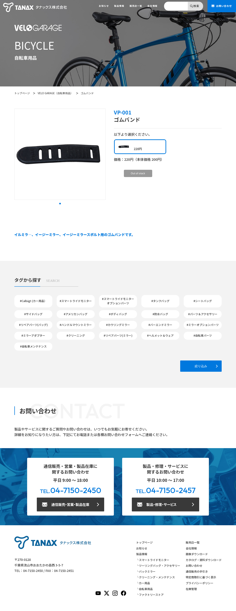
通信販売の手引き (197, 571)
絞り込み (201, 366)
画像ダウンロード (197, 554)
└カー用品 (143, 583)
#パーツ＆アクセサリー (202, 314)
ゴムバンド (87, 93)
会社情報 (152, 6)
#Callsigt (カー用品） (33, 301)
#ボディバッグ (118, 314)
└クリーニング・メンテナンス (155, 577)
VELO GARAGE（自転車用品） (55, 93)
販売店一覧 (136, 6)
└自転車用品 (144, 589)
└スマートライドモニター (152, 560)
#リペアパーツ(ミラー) (118, 335)
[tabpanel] (60, 154)
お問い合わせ (194, 565)
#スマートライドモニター (76, 301)
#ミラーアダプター (33, 335)
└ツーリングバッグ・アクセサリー (158, 565)
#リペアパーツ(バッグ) (33, 325)
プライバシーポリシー (199, 583)
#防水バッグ (160, 314)
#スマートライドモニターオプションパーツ (118, 301)
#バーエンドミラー (160, 325)
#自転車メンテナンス (33, 346)
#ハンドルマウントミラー (76, 325)
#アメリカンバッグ (75, 314)
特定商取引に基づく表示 (201, 577)
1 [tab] (60, 203)
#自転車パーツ (202, 335)
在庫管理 (191, 589)
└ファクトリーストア (150, 595)
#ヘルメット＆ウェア (160, 335)
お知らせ (104, 6)
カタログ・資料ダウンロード (204, 560)
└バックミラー (145, 571)
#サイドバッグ (33, 314)
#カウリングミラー (118, 325)
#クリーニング (76, 335)
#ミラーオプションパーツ (203, 325)
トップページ (22, 93)
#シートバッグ (202, 301)
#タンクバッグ (160, 301)
